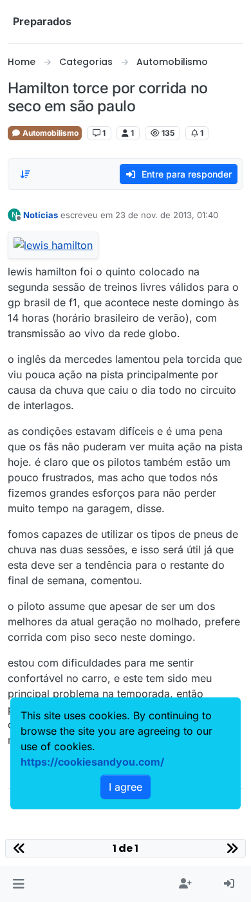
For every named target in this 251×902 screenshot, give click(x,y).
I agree (125, 786)
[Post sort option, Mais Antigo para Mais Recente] (25, 174)
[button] (18, 884)
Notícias (40, 215)
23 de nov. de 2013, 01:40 (166, 215)
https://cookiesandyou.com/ (92, 761)
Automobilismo (50, 133)
